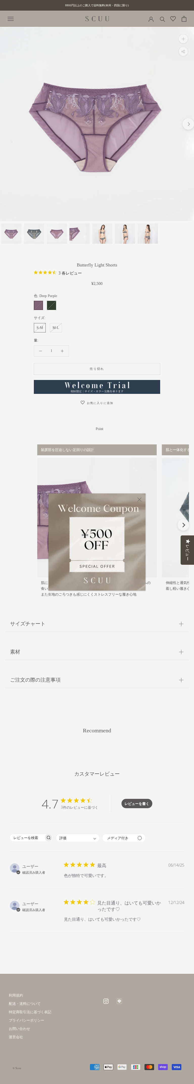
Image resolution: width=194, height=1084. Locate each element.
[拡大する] (183, 38)
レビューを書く (137, 803)
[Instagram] (106, 1001)
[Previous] (10, 525)
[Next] (183, 525)
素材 (15, 651)
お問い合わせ (19, 1029)
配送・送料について (25, 1004)
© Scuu (17, 1068)
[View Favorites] (173, 19)
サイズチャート (27, 623)
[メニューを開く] (11, 19)
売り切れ (97, 369)
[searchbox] (27, 838)
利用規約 (16, 995)
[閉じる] (139, 499)
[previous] (5, 124)
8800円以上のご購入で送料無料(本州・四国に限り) (97, 5)
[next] (188, 124)
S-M (40, 328)
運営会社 (16, 1037)
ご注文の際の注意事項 (35, 680)
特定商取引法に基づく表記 (30, 1012)
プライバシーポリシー (26, 1020)
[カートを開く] (184, 19)
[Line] (119, 1001)
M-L (56, 328)
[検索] (162, 18)
